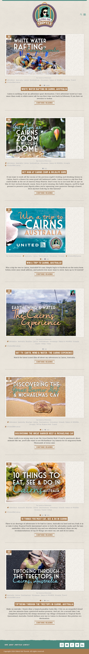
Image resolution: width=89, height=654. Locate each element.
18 (42, 515)
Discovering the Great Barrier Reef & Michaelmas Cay (44, 433)
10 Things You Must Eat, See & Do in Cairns (44, 518)
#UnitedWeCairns (13, 82)
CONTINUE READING (44, 102)
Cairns (26, 80)
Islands (61, 422)
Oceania (67, 80)
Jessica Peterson (45, 78)
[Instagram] (62, 645)
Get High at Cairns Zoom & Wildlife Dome (44, 172)
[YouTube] (67, 645)
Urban (43, 343)
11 (42, 429)
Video (49, 343)
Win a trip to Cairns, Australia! (44, 262)
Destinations (35, 80)
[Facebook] (72, 645)
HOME (6, 645)
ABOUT (11, 645)
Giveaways (44, 80)
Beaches (29, 341)
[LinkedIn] (82, 645)
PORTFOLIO (18, 645)
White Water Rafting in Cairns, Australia (44, 88)
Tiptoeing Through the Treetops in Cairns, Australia (44, 604)
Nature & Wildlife (56, 80)
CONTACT (27, 645)
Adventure (11, 80)
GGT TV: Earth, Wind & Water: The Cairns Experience (44, 352)
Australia (19, 80)
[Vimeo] (77, 645)
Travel (73, 80)
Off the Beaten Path (43, 424)
